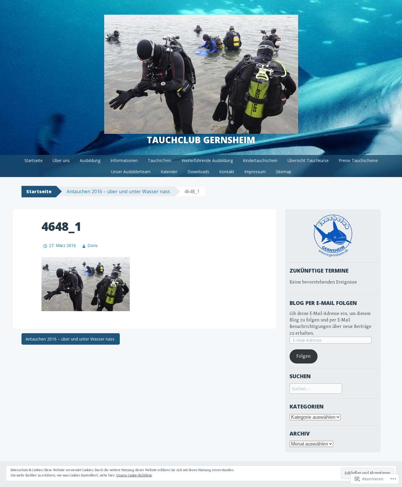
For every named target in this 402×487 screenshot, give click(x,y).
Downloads (198, 171)
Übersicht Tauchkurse (308, 160)
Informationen (124, 160)
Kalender (169, 171)
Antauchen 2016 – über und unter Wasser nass (119, 191)
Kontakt (226, 171)
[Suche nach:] (316, 389)
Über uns (61, 160)
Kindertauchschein (260, 160)
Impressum (255, 171)
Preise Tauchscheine (358, 160)
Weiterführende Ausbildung (207, 160)
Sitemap (283, 171)
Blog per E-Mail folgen (323, 302)
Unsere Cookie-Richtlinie (134, 475)
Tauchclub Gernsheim (201, 140)
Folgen (303, 356)
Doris (92, 245)
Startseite (33, 160)
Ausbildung (90, 160)
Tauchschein (160, 160)
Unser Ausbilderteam (131, 171)
